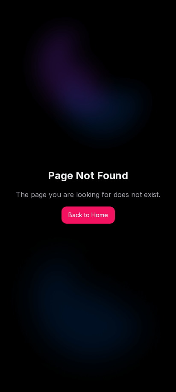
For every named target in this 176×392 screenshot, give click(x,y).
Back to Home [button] (88, 214)
